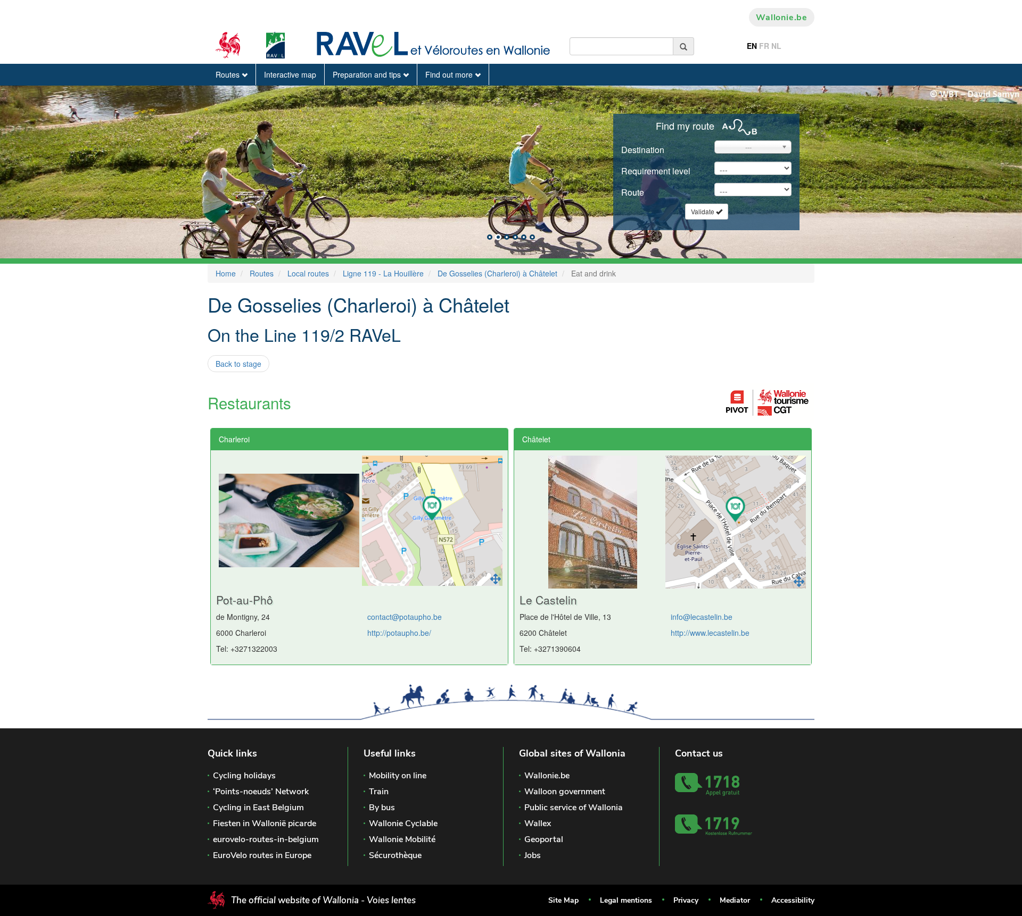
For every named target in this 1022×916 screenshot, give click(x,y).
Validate (703, 211)
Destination (642, 150)
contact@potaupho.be (404, 616)
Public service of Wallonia (573, 807)
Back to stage (238, 363)
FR (764, 45)
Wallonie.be (781, 17)
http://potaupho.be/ (399, 632)
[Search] (683, 46)
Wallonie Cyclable (403, 823)
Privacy (685, 900)
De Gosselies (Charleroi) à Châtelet (497, 273)
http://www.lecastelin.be (710, 632)
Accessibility (792, 900)
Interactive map (290, 74)
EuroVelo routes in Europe (262, 855)
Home (226, 273)
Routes (229, 74)
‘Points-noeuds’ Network (261, 791)
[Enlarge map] (495, 579)
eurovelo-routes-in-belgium (266, 839)
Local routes (308, 273)
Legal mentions (626, 900)
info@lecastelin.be (701, 616)
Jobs (532, 855)
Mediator (735, 900)
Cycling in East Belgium (258, 807)
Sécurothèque (395, 855)
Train (379, 791)
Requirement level (655, 171)
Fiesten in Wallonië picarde (264, 823)
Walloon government (564, 791)
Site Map (563, 900)
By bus (382, 807)
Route (632, 192)
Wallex (537, 823)
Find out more (450, 74)
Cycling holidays (244, 775)
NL (776, 45)
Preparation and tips (368, 74)
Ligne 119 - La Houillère (383, 273)
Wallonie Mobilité (402, 839)
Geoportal (543, 839)
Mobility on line (397, 775)
